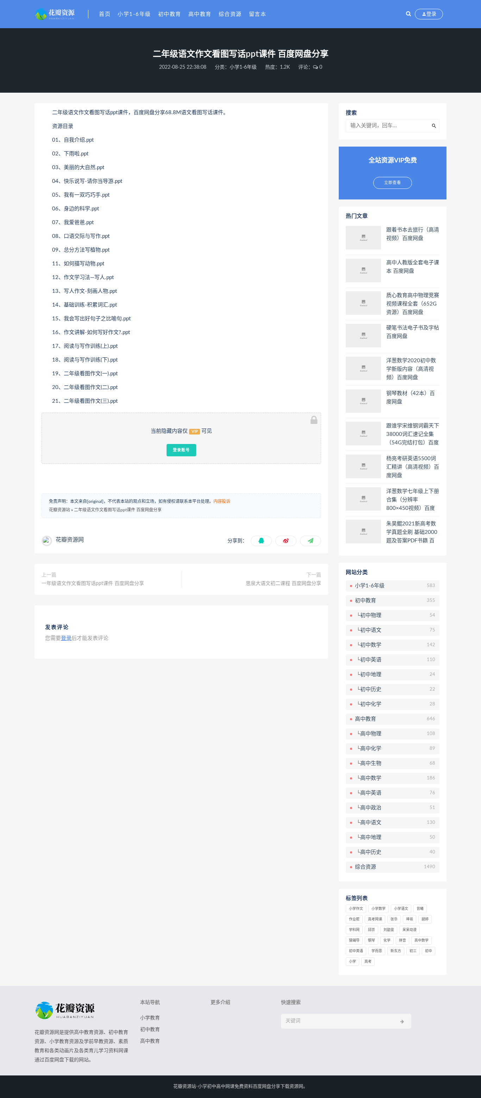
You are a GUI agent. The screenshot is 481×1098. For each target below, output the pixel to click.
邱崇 (371, 930)
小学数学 (378, 909)
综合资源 (230, 14)
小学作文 (356, 909)
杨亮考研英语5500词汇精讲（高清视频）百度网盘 (412, 467)
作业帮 (354, 919)
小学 (352, 961)
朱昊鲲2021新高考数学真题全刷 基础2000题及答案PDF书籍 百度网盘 (411, 532)
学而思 (376, 951)
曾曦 (420, 909)
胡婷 (425, 919)
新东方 (396, 951)
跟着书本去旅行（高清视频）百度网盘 (412, 234)
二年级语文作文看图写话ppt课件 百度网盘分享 (118, 510)
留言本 (258, 14)
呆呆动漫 (409, 930)
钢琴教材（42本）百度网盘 (410, 398)
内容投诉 (221, 501)
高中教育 (200, 14)
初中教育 (169, 14)
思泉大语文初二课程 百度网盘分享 (283, 583)
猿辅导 (354, 940)
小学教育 (150, 1018)
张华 (394, 919)
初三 (413, 951)
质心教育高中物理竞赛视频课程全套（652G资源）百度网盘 (412, 304)
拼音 (402, 940)
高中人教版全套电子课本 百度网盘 (412, 267)
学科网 (354, 930)
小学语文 (401, 909)
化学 (387, 940)
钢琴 (371, 940)
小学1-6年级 (134, 14)
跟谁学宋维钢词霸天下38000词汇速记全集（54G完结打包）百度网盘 (412, 434)
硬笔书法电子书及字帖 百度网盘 (412, 332)
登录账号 (181, 450)
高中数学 (421, 940)
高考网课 (375, 919)
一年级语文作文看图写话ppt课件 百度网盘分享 (93, 583)
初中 (428, 951)
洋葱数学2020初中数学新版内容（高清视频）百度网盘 (411, 369)
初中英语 (356, 951)
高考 (367, 961)
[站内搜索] (408, 14)
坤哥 (409, 919)
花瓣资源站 (59, 510)
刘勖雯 (388, 930)
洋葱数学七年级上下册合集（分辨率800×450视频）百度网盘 (412, 500)
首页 (105, 14)
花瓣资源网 (70, 540)
